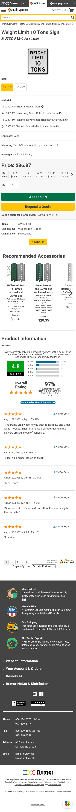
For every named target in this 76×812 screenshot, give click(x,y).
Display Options (21, 566)
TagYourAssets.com (23, 785)
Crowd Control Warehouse (32, 782)
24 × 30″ (7, 87)
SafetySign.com (15, 782)
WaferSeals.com (54, 785)
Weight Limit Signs (50, 24)
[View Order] (31, 13)
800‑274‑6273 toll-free (27, 719)
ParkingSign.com (50, 782)
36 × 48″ (20, 87)
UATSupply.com (37, 785)
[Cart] (72, 10)
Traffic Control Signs (29, 24)
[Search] (72, 17)
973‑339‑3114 (49, 215)
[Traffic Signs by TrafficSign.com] (17, 10)
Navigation (3, 10)
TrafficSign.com (9, 24)
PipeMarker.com (64, 782)
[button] (67, 803)
